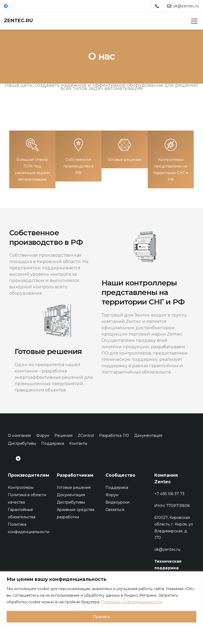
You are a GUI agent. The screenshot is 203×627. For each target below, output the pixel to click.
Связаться (114, 509)
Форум (42, 435)
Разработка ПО (114, 435)
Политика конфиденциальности (131, 602)
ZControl (86, 435)
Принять (101, 616)
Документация (148, 435)
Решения (63, 435)
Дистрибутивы (22, 443)
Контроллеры (21, 487)
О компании (19, 435)
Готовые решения (74, 487)
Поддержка (52, 443)
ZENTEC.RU (18, 20)
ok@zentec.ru (167, 549)
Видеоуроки (117, 502)
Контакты (78, 443)
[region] (101, 599)
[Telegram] (6, 6)
